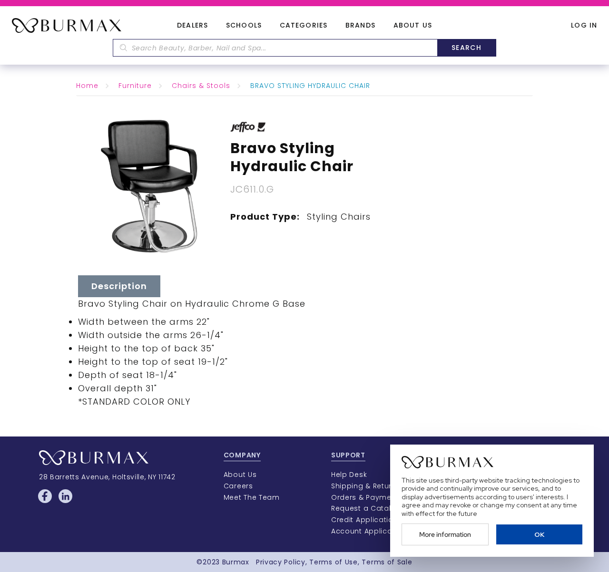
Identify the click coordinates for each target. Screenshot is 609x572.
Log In (584, 25)
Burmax (235, 562)
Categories (303, 25)
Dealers (192, 25)
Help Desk (349, 474)
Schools (244, 25)
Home (87, 85)
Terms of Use (333, 562)
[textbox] (275, 48)
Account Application (368, 531)
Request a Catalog (366, 508)
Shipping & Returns (366, 486)
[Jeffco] (248, 126)
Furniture (135, 85)
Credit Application (364, 519)
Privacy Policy (280, 562)
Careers (238, 486)
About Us (412, 25)
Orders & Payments (367, 497)
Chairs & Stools (201, 85)
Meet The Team (252, 497)
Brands (360, 25)
